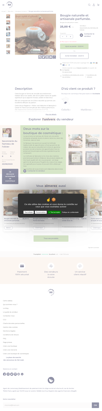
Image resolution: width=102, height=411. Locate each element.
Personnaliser (41, 212)
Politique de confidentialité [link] (70, 212)
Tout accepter (55, 212)
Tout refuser (29, 212)
